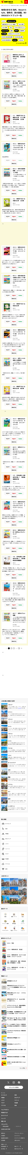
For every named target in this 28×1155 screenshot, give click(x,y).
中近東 (7, 859)
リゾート (7, 848)
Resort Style (5, 30)
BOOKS (15, 40)
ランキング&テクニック (19, 27)
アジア (6, 854)
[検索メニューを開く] (22, 2)
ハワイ (7, 843)
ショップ (22, 930)
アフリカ (7, 864)
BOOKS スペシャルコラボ (14, 33)
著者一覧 (3, 1121)
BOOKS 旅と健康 (18, 37)
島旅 (12, 30)
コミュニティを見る (14, 1087)
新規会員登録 (5, 1126)
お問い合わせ (17, 1140)
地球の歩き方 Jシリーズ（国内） (9, 24)
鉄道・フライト (14, 930)
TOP (2, 5)
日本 (6, 869)
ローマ (19, 708)
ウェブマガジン (5, 1109)
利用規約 (3, 1135)
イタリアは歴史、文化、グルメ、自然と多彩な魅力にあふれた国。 (17, 707)
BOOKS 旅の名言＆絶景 (7, 37)
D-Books (21, 40)
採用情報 (3, 1140)
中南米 (7, 833)
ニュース (3, 1118)
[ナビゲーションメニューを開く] (26, 2)
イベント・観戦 (5, 923)
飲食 (5, 916)
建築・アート (14, 916)
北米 (6, 828)
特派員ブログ (4, 1112)
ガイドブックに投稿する (19, 1138)
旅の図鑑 (4, 33)
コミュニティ (4, 1124)
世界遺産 (14, 923)
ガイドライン (17, 1135)
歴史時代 (22, 30)
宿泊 (23, 916)
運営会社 (3, 1133)
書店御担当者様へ (5, 1138)
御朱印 (16, 30)
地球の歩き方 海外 (11, 21)
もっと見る (22, 1068)
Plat (11, 27)
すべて (3, 21)
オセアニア (8, 838)
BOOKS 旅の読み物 (6, 40)
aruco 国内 (4, 27)
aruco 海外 (21, 24)
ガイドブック (7, 5)
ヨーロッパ (8, 823)
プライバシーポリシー (19, 1133)
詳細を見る (14, 76)
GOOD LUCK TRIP (5, 1129)
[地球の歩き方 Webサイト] (7, 1)
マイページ (18, 1126)
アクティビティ (5, 930)
